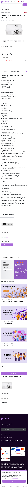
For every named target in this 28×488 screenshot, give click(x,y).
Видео (7, 9)
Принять (14, 481)
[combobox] (12, 4)
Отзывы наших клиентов (11, 257)
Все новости (14, 373)
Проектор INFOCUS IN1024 (7, 232)
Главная (3, 9)
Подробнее (15, 478)
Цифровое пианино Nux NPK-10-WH (7, 268)
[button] (25, 4)
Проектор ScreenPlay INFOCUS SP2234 (5, 394)
